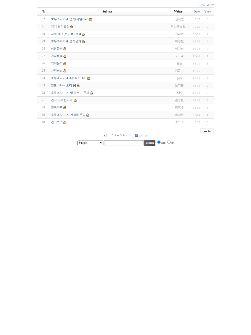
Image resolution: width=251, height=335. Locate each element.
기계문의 (57, 63)
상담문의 (57, 48)
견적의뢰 (57, 70)
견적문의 (57, 56)
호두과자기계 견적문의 (66, 41)
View (207, 11)
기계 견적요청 (60, 26)
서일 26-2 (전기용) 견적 (66, 34)
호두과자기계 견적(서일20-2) (69, 19)
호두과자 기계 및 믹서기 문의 (70, 92)
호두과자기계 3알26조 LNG (69, 78)
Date (197, 11)
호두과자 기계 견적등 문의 (68, 114)
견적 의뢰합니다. (62, 100)
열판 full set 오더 (61, 85)
